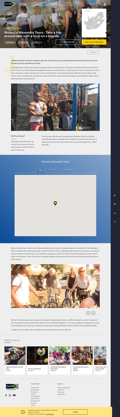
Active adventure (12, 28)
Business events (35, 390)
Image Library (61, 394)
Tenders (33, 405)
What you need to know (63, 387)
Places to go (60, 392)
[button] (55, 203)
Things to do (60, 390)
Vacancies (33, 403)
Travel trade (34, 392)
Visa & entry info (35, 401)
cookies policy (50, 414)
